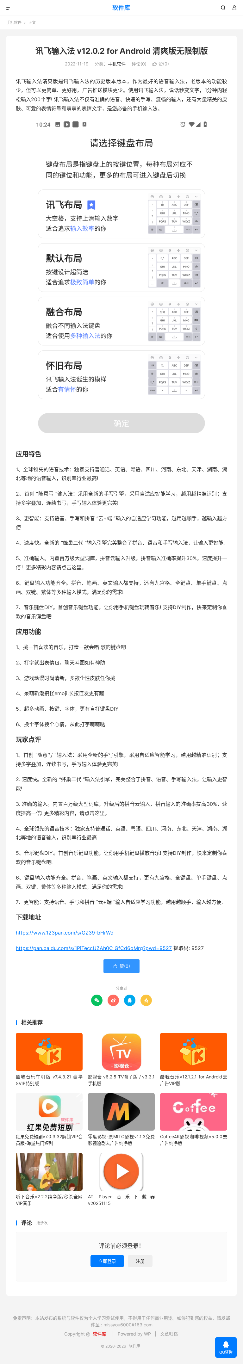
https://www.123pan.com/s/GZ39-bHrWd (65, 932)
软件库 (121, 7)
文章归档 (169, 1333)
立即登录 (107, 1261)
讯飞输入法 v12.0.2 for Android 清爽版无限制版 (121, 51)
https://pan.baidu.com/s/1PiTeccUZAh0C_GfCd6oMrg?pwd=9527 (94, 948)
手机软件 (14, 22)
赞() (161, 63)
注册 (140, 1261)
